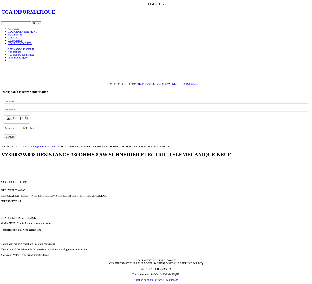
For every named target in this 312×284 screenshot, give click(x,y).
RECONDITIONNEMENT (22, 31)
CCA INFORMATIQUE (28, 12)
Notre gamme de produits (21, 48)
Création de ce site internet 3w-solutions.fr (156, 279)
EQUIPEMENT (16, 34)
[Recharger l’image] (30, 128)
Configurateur (15, 40)
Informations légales (18, 57)
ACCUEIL (13, 28)
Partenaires (13, 37)
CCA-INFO (22, 146)
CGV (10, 60)
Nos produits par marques (21, 54)
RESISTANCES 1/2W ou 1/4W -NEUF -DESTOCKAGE (167, 83)
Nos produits (14, 51)
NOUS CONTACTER (20, 43)
